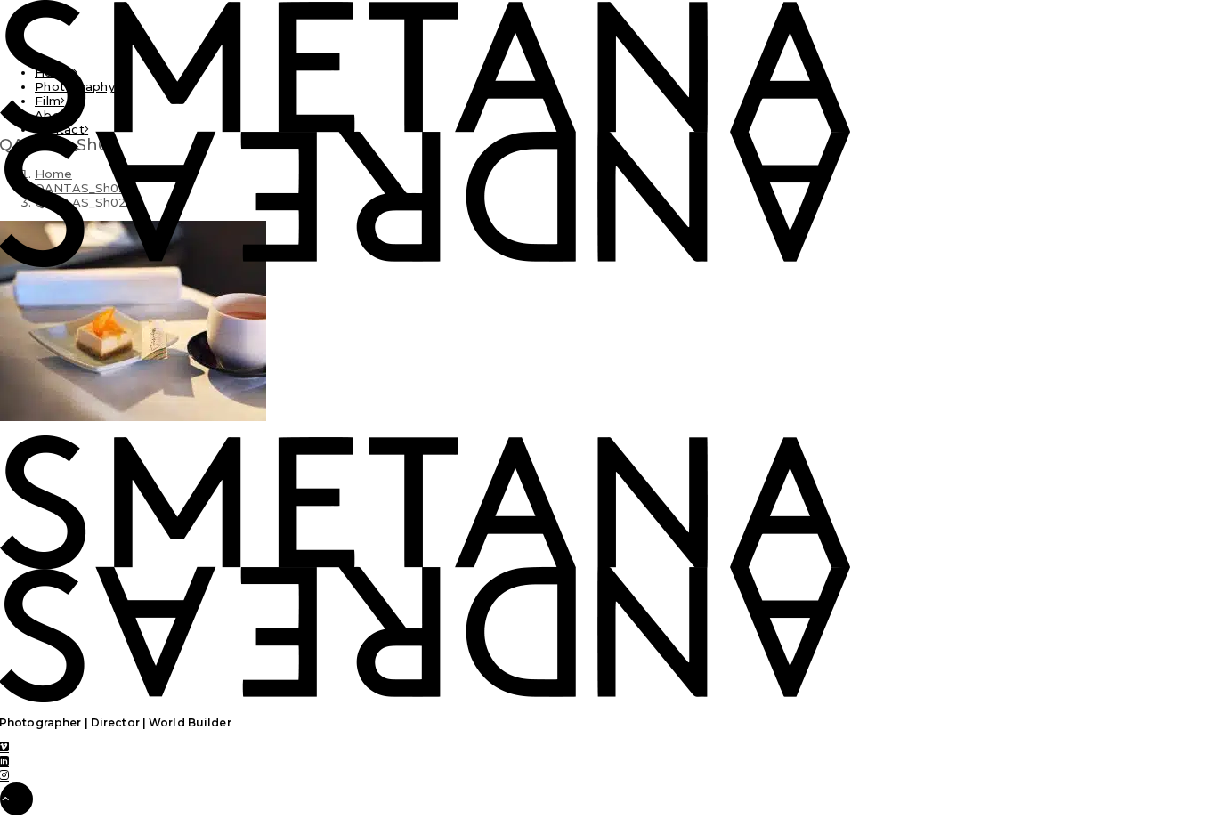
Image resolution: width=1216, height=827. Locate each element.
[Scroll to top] (16, 798)
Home (54, 72)
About (54, 115)
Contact (60, 129)
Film (48, 100)
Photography (75, 86)
